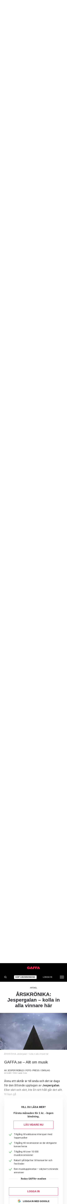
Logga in (47, 977)
